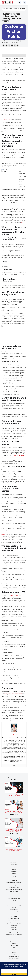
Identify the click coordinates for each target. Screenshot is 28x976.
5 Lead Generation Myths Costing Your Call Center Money (14, 794)
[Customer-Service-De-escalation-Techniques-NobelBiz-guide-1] (14, 335)
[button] (24, 55)
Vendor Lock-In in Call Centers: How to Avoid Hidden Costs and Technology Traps (14, 830)
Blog (7, 8)
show (13, 85)
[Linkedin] (14, 765)
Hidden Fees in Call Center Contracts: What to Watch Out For (14, 812)
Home (4, 8)
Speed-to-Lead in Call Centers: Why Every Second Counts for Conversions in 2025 (14, 849)
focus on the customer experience (13, 693)
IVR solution (14, 595)
